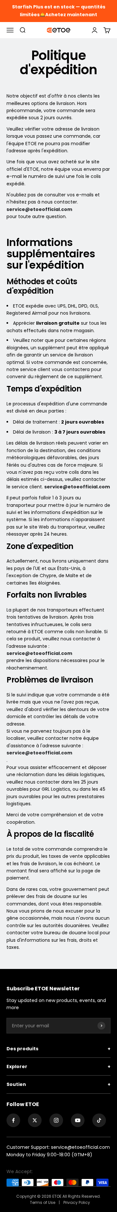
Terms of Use (43, 1202)
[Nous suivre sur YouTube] (77, 1120)
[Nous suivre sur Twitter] (35, 1120)
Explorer (58, 1066)
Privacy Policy (76, 1202)
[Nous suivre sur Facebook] (13, 1120)
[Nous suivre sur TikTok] (99, 1120)
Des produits (58, 1048)
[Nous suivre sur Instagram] (56, 1120)
